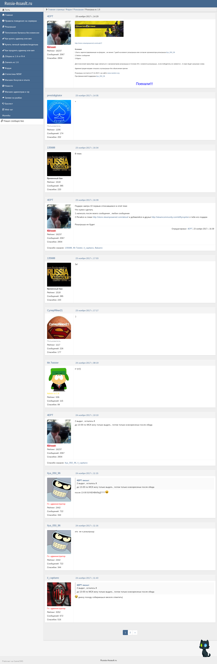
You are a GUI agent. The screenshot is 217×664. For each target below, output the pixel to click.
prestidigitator (54, 95)
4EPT (50, 16)
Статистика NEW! (13, 74)
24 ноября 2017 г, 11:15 (87, 473)
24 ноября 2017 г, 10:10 (87, 415)
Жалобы (6, 115)
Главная (8, 15)
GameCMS (18, 661)
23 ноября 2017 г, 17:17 (87, 310)
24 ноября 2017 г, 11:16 (87, 525)
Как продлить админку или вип (19, 50)
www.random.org (113, 73)
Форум (7, 68)
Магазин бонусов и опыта (17, 80)
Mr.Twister (78, 248)
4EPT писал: (83, 480)
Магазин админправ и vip (16, 92)
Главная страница (56, 9)
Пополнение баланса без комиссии (21, 32)
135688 (51, 147)
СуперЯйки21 (55, 310)
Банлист (8, 103)
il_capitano (89, 248)
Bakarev (99, 248)
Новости (8, 86)
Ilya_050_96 (70, 463)
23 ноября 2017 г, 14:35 (87, 95)
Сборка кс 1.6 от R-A (14, 56)
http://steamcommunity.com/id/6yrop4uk (170, 217)
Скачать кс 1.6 (11, 62)
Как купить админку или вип (18, 38)
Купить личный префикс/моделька (21, 44)
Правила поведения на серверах (20, 21)
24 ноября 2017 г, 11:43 (87, 578)
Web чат (8, 109)
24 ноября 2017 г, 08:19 (87, 363)
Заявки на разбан (13, 98)
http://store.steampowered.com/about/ (110, 217)
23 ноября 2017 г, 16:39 (87, 200)
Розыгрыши (10, 27)
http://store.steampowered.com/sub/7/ (88, 43)
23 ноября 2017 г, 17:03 (87, 258)
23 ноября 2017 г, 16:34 (87, 148)
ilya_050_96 (170, 52)
